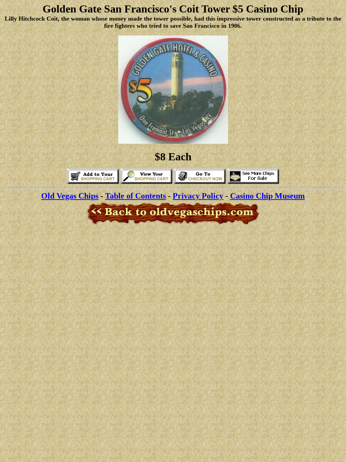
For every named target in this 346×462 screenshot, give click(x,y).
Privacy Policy (198, 195)
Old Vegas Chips (69, 195)
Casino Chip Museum (267, 195)
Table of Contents (135, 195)
